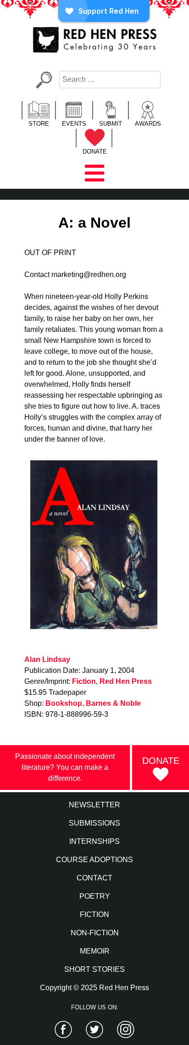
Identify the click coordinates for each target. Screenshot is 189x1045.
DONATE (95, 151)
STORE (38, 123)
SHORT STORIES (94, 969)
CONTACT (94, 878)
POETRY (94, 896)
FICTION (94, 914)
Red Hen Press (126, 681)
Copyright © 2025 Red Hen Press (94, 988)
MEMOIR (95, 951)
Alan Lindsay (47, 659)
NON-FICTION (95, 933)
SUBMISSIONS (94, 823)
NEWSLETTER (94, 805)
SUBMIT (110, 123)
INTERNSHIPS (94, 841)
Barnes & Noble (113, 703)
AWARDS (148, 123)
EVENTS (74, 123)
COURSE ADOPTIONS (94, 860)
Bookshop (63, 703)
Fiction (84, 681)
